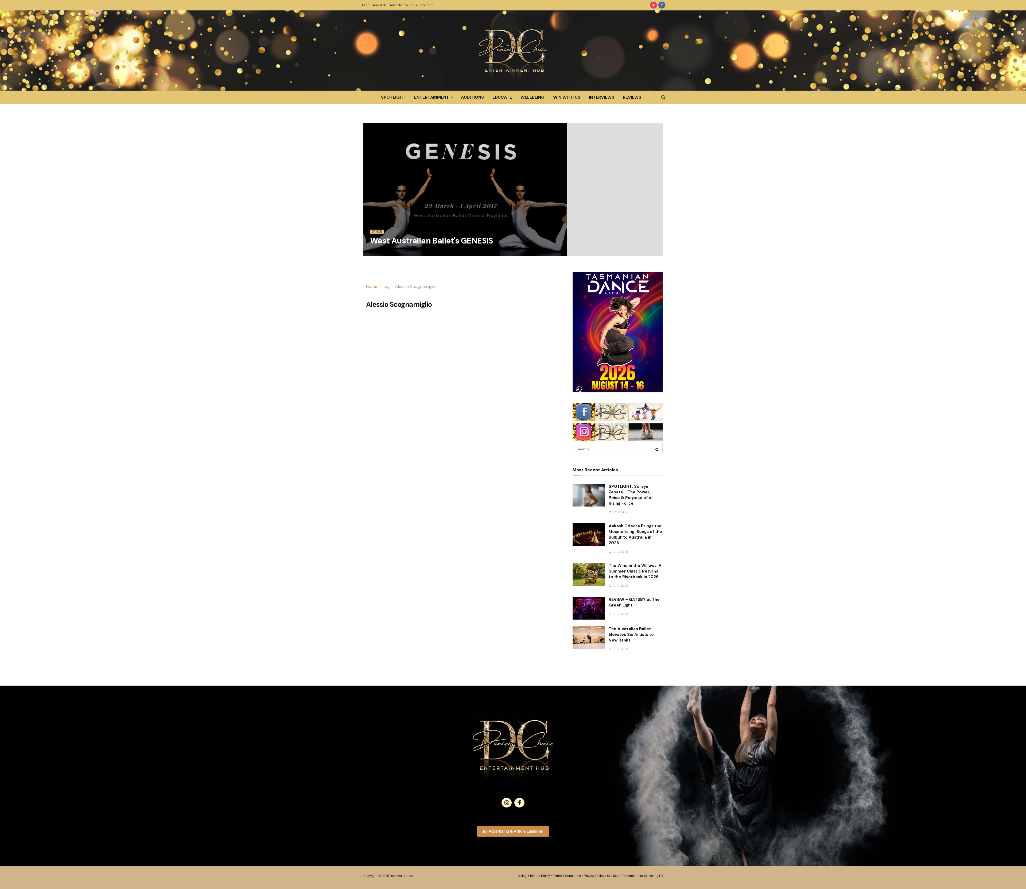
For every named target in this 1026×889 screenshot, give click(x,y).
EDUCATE (502, 97)
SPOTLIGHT (393, 97)
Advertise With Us (403, 5)
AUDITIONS (472, 97)
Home (365, 5)
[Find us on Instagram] (653, 5)
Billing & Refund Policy (534, 876)
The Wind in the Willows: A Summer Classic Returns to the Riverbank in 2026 (635, 571)
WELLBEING (532, 97)
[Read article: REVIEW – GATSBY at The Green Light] (589, 608)
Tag (386, 286)
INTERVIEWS (601, 97)
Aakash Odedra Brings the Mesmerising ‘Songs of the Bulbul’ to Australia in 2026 (635, 534)
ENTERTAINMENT (431, 97)
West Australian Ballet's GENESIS (431, 240)
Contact (426, 5)
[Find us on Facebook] (661, 5)
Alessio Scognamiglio (415, 286)
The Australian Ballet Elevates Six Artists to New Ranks (631, 634)
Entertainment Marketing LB (643, 876)
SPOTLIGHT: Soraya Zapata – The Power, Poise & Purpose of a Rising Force (630, 495)
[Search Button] (663, 97)
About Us (380, 5)
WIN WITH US (566, 97)
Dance (377, 231)
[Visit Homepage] (513, 50)
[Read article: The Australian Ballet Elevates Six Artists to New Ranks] (589, 637)
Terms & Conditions (567, 876)
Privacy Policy (594, 876)
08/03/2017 (381, 253)
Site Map (613, 876)
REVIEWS (632, 97)
